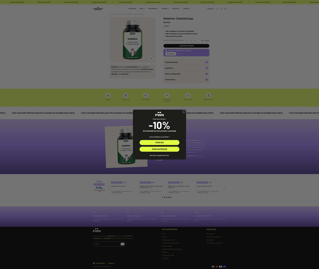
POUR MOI (159, 142)
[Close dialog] (184, 111)
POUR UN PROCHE (159, 149)
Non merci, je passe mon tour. (159, 155)
